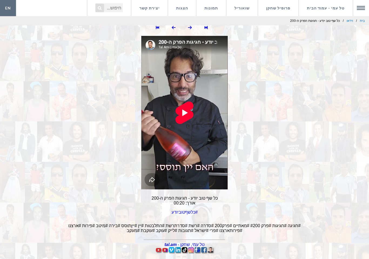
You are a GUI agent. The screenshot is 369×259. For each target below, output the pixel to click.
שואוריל (242, 8)
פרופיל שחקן (278, 8)
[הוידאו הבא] (174, 28)
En (8, 8)
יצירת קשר (149, 8)
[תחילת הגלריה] (206, 28)
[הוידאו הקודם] (190, 28)
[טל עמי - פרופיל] (210, 251)
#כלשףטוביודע (185, 212)
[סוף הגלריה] (157, 28)
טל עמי (326, 8)
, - (184, 244)
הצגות (182, 8)
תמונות (211, 8)
